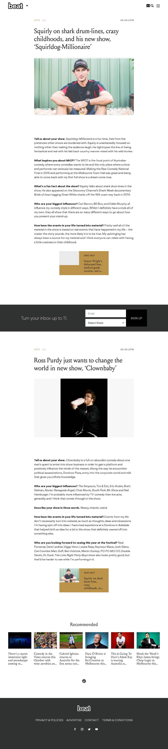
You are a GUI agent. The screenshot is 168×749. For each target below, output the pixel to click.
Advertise (74, 720)
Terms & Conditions (117, 720)
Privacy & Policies (49, 720)
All (44, 20)
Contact (92, 720)
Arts (37, 20)
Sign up (136, 318)
